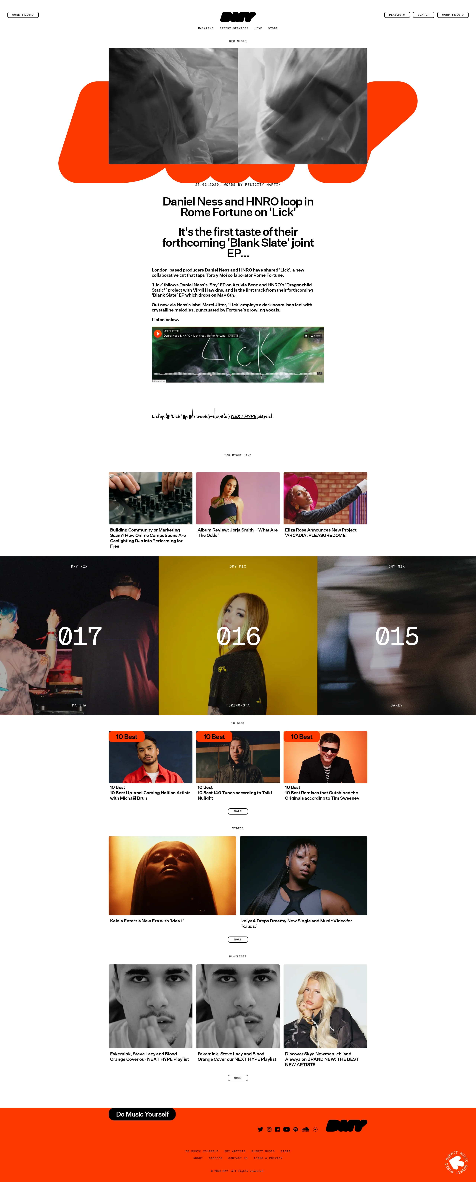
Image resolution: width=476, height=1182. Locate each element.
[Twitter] (260, 1129)
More (238, 811)
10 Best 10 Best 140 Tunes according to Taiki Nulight (235, 793)
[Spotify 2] (295, 1129)
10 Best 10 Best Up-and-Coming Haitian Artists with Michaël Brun (150, 793)
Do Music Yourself (202, 1151)
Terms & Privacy (268, 1158)
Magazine (206, 28)
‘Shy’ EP (217, 285)
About (198, 1158)
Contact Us (238, 1158)
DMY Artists (235, 1151)
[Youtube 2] (286, 1129)
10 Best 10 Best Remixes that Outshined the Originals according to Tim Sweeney (322, 793)
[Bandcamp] (315, 1129)
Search (424, 14)
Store (273, 28)
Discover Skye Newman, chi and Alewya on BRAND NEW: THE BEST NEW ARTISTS (322, 1059)
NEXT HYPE (244, 419)
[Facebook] (277, 1129)
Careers (216, 1158)
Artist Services (234, 28)
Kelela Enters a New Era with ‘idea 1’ (147, 921)
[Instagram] (269, 1129)
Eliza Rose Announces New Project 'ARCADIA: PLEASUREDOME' (320, 532)
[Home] (238, 17)
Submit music (23, 14)
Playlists (397, 14)
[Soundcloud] (305, 1129)
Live (258, 28)
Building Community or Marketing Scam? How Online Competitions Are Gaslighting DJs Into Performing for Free (148, 538)
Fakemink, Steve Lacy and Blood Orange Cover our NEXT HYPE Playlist (149, 1056)
